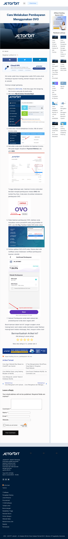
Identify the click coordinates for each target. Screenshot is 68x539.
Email (5, 416)
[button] (24, 3)
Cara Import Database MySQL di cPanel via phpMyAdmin (56, 112)
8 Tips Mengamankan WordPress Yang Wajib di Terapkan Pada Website (36, 366)
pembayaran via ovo (25, 356)
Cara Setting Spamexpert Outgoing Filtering (64, 130)
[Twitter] (8, 479)
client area (18, 89)
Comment (7, 409)
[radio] (17, 340)
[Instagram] (6, 479)
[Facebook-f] (3, 479)
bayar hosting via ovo (11, 356)
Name (5, 412)
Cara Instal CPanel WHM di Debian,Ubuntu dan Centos (56, 46)
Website (5, 420)
